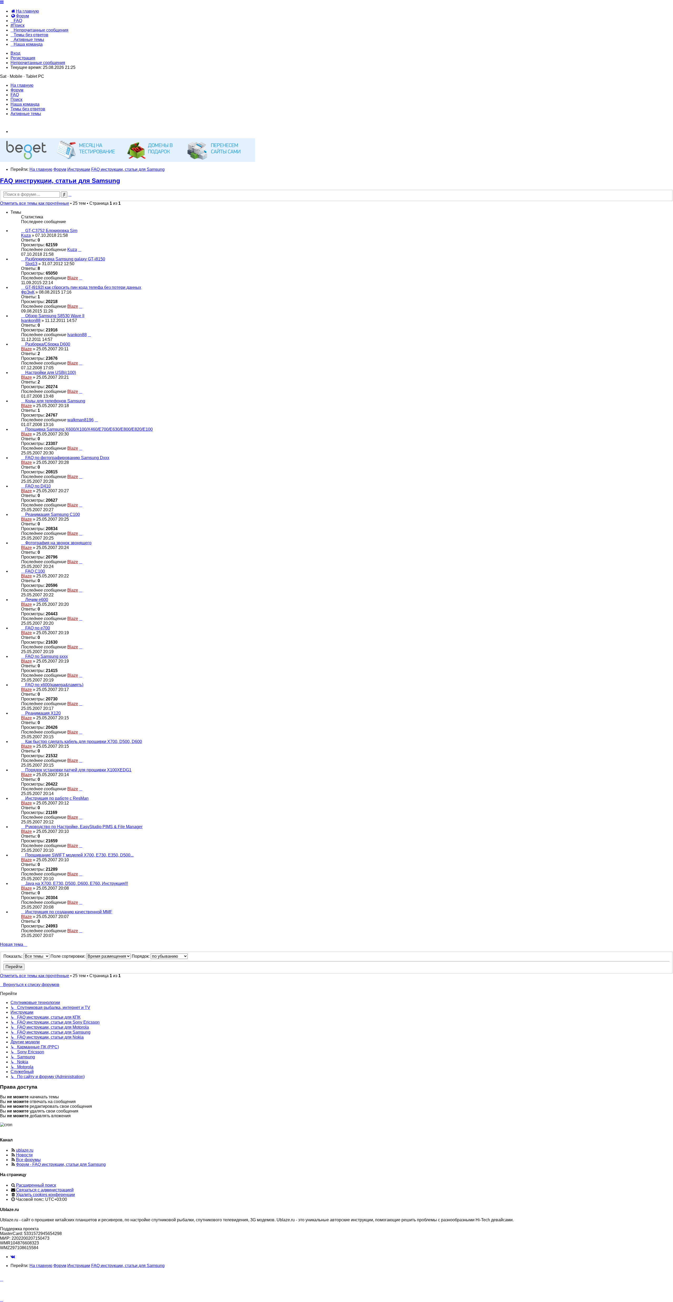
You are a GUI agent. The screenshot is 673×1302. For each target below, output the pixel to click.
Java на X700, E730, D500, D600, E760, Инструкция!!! (76, 883)
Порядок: (141, 956)
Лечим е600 (36, 599)
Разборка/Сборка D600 (47, 344)
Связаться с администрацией (45, 1190)
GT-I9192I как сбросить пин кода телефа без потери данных (83, 287)
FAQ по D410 (38, 486)
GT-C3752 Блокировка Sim (51, 230)
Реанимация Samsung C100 (52, 514)
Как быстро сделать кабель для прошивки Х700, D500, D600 (83, 741)
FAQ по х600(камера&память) (54, 685)
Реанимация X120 (43, 713)
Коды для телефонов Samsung (55, 401)
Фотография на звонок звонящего (58, 543)
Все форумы (28, 1159)
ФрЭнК (27, 292)
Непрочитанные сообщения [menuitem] (38, 62)
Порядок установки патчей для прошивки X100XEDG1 (78, 770)
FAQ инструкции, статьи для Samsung (60, 180)
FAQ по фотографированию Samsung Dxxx (67, 457)
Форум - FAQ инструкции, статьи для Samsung (61, 1164)
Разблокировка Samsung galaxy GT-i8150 (65, 259)
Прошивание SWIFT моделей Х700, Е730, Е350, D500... (79, 855)
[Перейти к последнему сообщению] (79, 249)
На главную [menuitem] (22, 85)
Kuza (26, 235)
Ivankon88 (30, 320)
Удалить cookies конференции (45, 1194)
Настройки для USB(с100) (50, 372)
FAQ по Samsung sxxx (46, 656)
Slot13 (31, 264)
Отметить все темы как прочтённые (34, 203)
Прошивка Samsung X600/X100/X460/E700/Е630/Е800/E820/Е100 (89, 429)
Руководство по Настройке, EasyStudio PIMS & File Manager (83, 826)
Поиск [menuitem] (16, 99)
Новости (24, 1155)
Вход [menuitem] (15, 53)
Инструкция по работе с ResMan (57, 798)
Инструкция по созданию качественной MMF (68, 912)
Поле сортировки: (68, 956)
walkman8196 (80, 420)
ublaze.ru (24, 1150)
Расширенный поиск (36, 1185)
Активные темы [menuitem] (26, 113)
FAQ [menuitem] (15, 95)
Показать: (13, 956)
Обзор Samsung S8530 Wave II (54, 316)
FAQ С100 (35, 571)
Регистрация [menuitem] (23, 58)
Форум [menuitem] (17, 90)
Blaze (72, 278)
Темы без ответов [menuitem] (28, 109)
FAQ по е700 (37, 628)
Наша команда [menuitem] (25, 104)
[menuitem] (25, 11)
